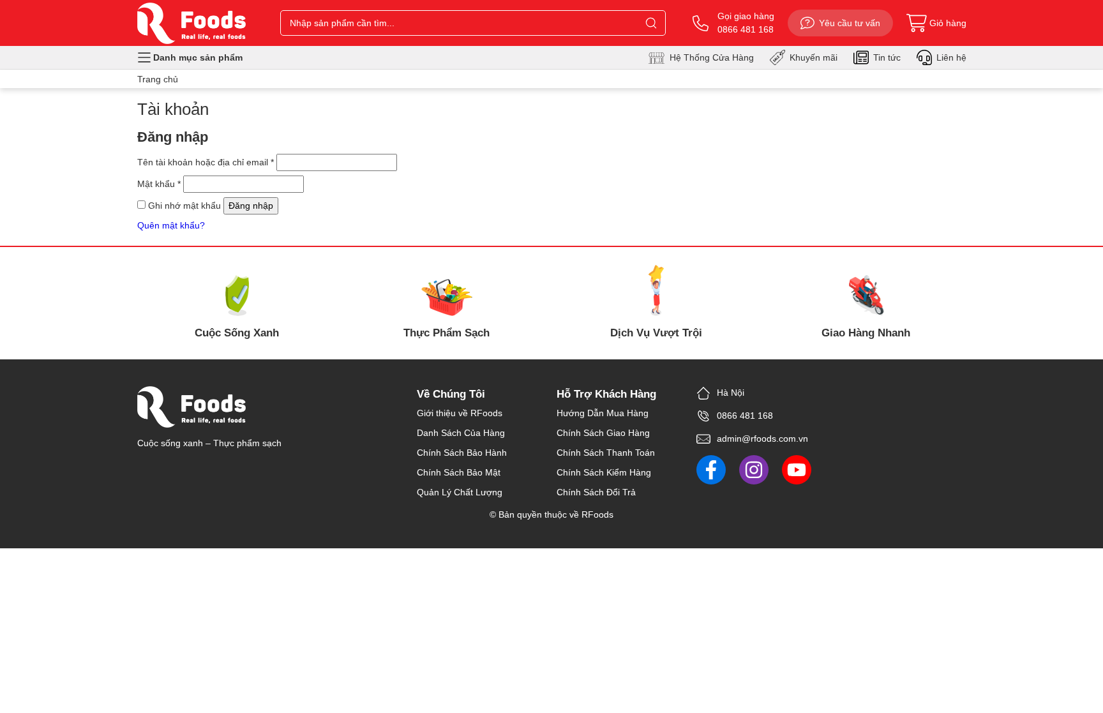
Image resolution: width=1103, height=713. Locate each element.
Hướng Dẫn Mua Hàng (603, 413)
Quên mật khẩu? (171, 225)
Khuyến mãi (813, 57)
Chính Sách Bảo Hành (462, 452)
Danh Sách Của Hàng (461, 433)
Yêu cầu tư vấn (849, 23)
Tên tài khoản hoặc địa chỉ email (205, 162)
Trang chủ (157, 79)
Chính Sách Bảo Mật (458, 472)
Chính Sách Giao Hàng (603, 433)
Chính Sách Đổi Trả (596, 492)
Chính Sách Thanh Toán (606, 452)
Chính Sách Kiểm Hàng (604, 472)
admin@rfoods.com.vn (762, 438)
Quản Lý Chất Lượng (459, 492)
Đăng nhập (251, 205)
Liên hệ (951, 57)
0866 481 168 (745, 415)
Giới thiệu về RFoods (459, 413)
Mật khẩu (159, 184)
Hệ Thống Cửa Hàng (712, 57)
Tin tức (887, 57)
